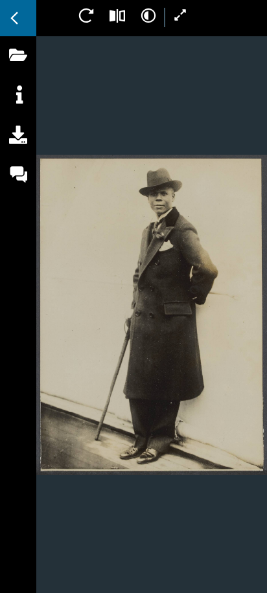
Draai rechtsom (86, 15)
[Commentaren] (18, 190)
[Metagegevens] (18, 109)
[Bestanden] (18, 69)
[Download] (18, 149)
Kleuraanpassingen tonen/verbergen (148, 15)
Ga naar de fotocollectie (18, 18)
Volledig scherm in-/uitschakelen (180, 15)
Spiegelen (117, 15)
